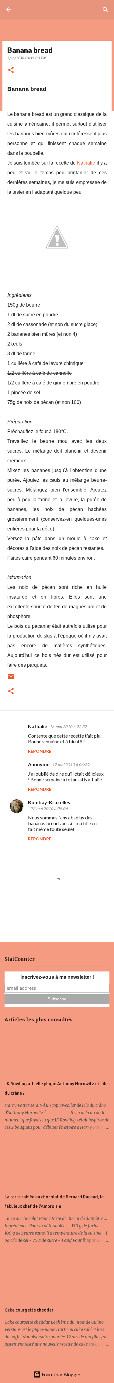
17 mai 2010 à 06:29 (70, 764)
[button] (11, 70)
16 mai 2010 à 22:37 (68, 726)
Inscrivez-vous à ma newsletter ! (57, 977)
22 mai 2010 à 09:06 (49, 808)
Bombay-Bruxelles (49, 802)
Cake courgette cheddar (29, 1310)
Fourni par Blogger (61, 1374)
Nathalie (86, 162)
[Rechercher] (105, 9)
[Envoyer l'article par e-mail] (11, 679)
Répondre (39, 751)
